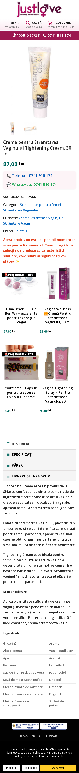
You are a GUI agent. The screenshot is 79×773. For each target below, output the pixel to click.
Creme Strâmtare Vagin (38, 217)
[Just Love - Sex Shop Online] (39, 9)
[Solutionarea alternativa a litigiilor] (25, 726)
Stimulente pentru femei (40, 204)
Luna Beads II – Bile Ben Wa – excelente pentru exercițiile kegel (21, 315)
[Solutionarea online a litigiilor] (53, 726)
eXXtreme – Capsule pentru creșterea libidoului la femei (21, 392)
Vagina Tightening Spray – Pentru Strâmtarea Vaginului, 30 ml (58, 394)
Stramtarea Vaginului (20, 210)
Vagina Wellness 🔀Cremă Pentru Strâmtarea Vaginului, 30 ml (57, 315)
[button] (12, 24)
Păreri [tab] (17, 465)
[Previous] (12, 80)
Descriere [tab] (20, 443)
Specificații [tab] (22, 454)
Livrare (52, 736)
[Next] (67, 80)
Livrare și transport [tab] (31, 476)
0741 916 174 (40, 175)
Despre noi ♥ (30, 736)
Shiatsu (21, 231)
